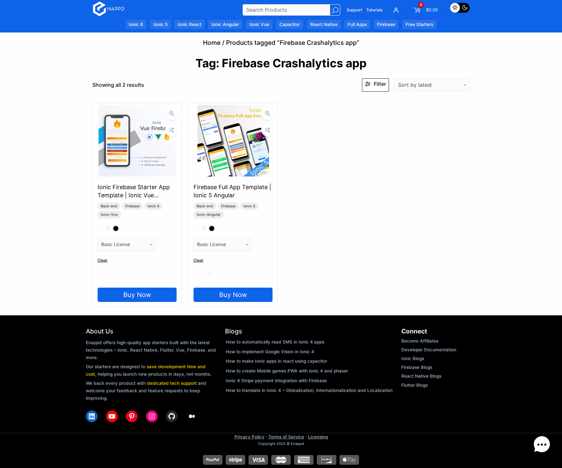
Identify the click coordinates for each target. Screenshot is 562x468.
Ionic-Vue (109, 214)
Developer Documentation (428, 349)
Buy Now (137, 295)
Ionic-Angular (209, 214)
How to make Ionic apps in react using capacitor (276, 361)
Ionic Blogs (412, 358)
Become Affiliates (419, 341)
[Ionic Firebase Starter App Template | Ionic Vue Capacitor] (137, 174)
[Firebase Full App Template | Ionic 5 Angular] (233, 174)
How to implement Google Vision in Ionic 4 (270, 351)
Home (212, 42)
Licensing (318, 436)
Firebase (132, 206)
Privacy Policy (249, 436)
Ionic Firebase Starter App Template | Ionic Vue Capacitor (134, 195)
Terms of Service (286, 436)
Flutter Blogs (414, 385)
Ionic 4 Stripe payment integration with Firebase (276, 380)
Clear (103, 260)
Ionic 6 (153, 206)
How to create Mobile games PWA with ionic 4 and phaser (287, 370)
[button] (541, 446)
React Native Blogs (421, 376)
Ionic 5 (249, 206)
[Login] (395, 10)
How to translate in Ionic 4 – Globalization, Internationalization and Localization (309, 390)
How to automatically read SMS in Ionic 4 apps (275, 341)
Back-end (109, 206)
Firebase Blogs (416, 367)
